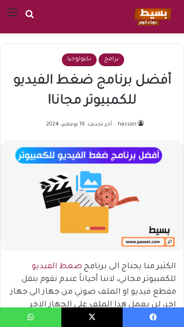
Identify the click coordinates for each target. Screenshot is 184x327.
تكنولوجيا (79, 59)
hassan (127, 124)
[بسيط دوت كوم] (151, 16)
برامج (111, 59)
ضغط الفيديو (57, 266)
